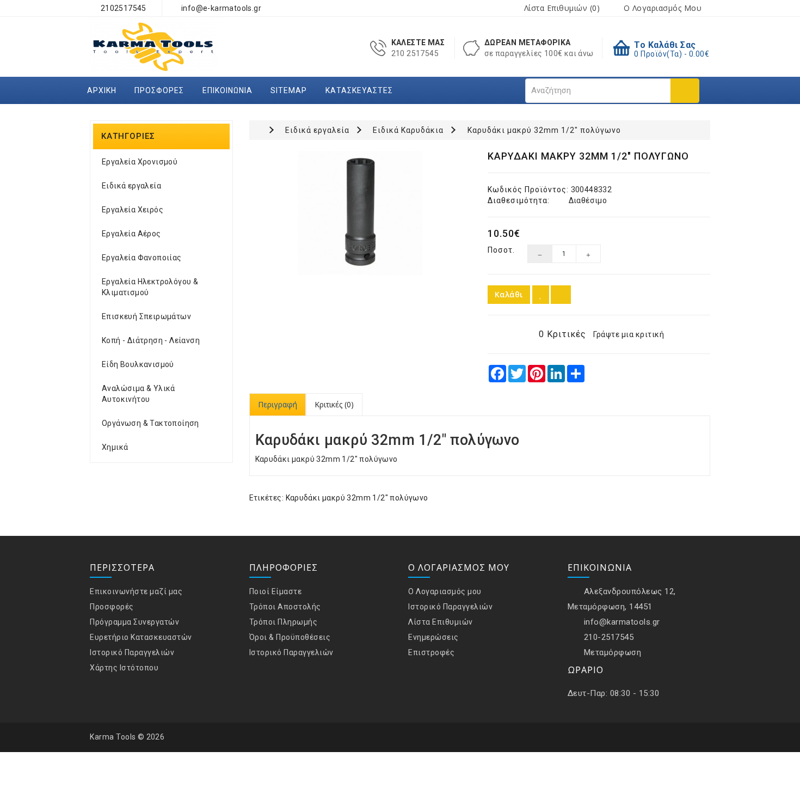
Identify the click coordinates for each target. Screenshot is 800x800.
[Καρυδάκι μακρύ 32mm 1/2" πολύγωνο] (360, 213)
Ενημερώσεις (433, 637)
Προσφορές (159, 90)
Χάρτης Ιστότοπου (124, 667)
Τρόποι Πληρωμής (283, 622)
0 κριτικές (562, 334)
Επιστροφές (431, 652)
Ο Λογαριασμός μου (445, 591)
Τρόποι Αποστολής (285, 606)
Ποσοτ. (499, 250)
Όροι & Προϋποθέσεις (290, 637)
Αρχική (101, 90)
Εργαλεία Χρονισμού (139, 161)
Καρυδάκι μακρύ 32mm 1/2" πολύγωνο (544, 130)
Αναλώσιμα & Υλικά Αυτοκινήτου (138, 394)
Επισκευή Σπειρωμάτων (146, 316)
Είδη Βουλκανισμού (138, 364)
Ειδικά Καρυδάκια (408, 130)
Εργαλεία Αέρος (131, 233)
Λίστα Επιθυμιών (440, 622)
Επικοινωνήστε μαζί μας (136, 591)
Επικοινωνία (227, 90)
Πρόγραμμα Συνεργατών (134, 622)
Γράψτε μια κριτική (628, 334)
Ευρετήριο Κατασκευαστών (141, 637)
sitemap (288, 90)
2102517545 (122, 8)
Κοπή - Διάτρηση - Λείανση (151, 340)
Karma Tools (113, 736)
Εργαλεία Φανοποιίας (142, 257)
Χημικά (115, 447)
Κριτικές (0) (334, 404)
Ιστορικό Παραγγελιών (132, 652)
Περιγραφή (277, 404)
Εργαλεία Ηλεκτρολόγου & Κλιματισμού (150, 287)
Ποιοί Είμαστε (275, 591)
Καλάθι (509, 294)
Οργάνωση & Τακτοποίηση (150, 423)
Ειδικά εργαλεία (131, 185)
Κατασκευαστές (359, 90)
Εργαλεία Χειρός (132, 209)
